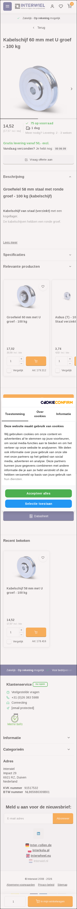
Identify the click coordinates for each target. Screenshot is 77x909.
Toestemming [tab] (15, 414)
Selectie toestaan (38, 503)
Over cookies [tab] (40, 414)
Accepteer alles (38, 493)
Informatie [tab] (63, 414)
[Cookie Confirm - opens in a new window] (57, 402)
